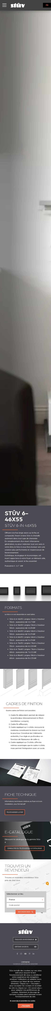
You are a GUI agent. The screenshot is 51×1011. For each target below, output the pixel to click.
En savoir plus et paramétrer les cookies (22, 1001)
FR (47, 5)
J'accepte (25, 1006)
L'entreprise (25, 962)
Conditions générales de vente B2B (25, 964)
